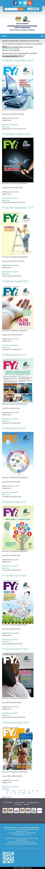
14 (7, 793)
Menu (4, 36)
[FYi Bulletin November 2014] (17, 86)
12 (33, 791)
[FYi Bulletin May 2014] (17, 528)
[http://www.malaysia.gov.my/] (5, 810)
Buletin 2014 (14, 118)
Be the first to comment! (10, 124)
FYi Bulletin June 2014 (14, 428)
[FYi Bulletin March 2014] (17, 675)
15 (11, 793)
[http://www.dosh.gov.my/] (28, 810)
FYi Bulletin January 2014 (15, 722)
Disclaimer (18, 804)
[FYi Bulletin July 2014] (17, 380)
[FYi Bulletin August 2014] (17, 307)
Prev (13, 791)
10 (25, 791)
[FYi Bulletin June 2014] (17, 454)
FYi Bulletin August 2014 (15, 281)
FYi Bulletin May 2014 (14, 502)
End (29, 793)
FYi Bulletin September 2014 (17, 207)
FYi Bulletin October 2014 (16, 134)
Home (4, 46)
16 (15, 793)
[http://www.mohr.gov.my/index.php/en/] (22, 810)
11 (29, 791)
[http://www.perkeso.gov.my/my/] (33, 810)
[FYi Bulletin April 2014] (17, 601)
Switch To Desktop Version (23, 868)
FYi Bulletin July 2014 (13, 354)
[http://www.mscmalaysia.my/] (16, 810)
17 (19, 793)
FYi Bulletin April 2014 (14, 575)
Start (8, 791)
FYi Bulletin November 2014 (17, 60)
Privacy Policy (8, 802)
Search (20, 9)
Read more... (6, 127)
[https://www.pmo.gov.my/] (10, 810)
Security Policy (20, 802)
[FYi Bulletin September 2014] (17, 233)
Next (24, 793)
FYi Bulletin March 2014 (15, 649)
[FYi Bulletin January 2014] (17, 748)
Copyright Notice (32, 802)
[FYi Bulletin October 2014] (17, 160)
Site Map (27, 804)
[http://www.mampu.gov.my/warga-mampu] (39, 810)
